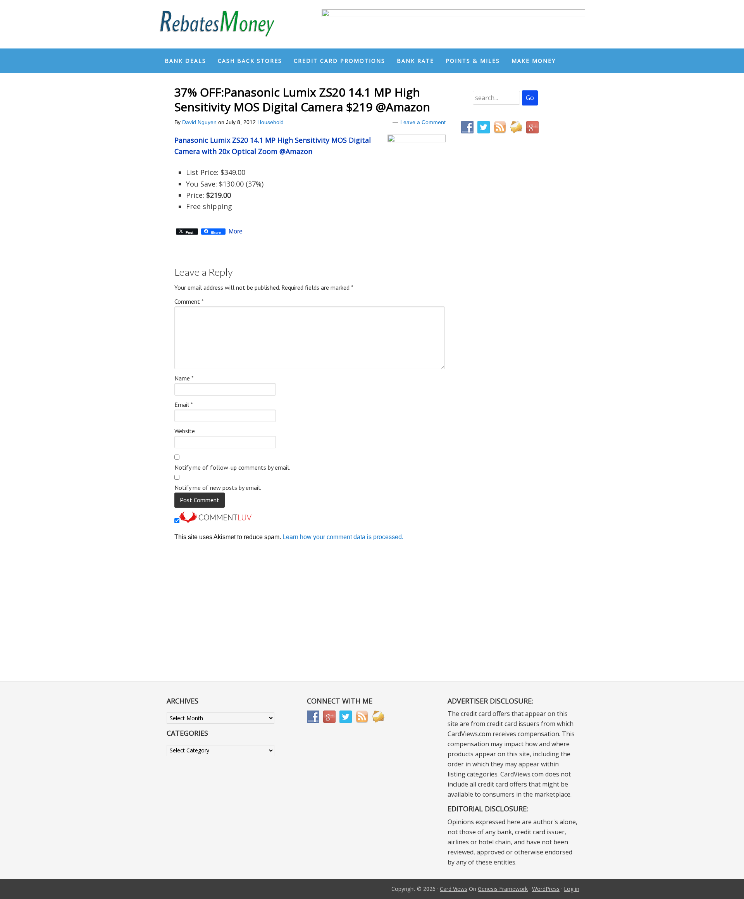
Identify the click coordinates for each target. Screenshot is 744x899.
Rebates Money (217, 24)
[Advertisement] (498, 301)
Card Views (453, 888)
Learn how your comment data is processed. (342, 537)
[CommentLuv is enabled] (215, 521)
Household (270, 122)
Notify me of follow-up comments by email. (232, 467)
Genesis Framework (503, 888)
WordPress (546, 888)
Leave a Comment (423, 122)
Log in (571, 888)
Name (184, 378)
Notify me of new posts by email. (217, 487)
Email (183, 404)
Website (184, 431)
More (236, 231)
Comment (189, 301)
